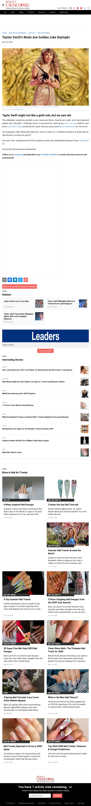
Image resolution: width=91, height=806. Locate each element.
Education (5, 379)
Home (4, 33)
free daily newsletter (49, 154)
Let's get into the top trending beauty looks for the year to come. (67, 754)
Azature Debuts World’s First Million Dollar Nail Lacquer (25, 441)
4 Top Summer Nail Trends (17, 599)
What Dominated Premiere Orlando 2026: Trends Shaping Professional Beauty (35, 417)
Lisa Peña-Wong (18, 109)
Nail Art (32, 33)
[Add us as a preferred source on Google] (26, 280)
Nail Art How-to (54, 500)
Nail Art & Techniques (17, 33)
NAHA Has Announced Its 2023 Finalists (19, 393)
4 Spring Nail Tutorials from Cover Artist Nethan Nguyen (21, 699)
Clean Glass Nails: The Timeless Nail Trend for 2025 (66, 650)
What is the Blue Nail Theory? (63, 697)
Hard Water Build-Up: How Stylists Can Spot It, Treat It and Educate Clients (33, 382)
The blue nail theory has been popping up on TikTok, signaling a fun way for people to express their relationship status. (66, 704)
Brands (4, 367)
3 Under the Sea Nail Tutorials (63, 504)
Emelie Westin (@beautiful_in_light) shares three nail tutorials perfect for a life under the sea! (67, 511)
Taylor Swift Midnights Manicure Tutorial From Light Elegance (61, 302)
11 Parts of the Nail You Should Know (18, 405)
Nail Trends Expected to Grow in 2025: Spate (23, 748)
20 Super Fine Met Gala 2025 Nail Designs (20, 650)
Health (4, 402)
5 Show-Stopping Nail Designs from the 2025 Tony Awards (66, 601)
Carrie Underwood (67, 126)
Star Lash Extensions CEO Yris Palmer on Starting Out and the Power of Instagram (37, 370)
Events (4, 390)
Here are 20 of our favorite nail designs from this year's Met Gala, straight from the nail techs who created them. (23, 658)
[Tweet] (20, 280)
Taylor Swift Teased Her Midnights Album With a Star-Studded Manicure (18, 316)
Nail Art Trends (44, 33)
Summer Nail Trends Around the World (64, 552)
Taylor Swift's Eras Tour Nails (16, 301)
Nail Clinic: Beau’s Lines (12, 452)
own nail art (70, 123)
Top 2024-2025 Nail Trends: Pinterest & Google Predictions (67, 748)
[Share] (10, 280)
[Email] (4, 280)
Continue (57, 796)
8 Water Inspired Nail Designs (19, 504)
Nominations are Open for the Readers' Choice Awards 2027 (27, 429)
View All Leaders (45, 351)
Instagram (18, 154)
